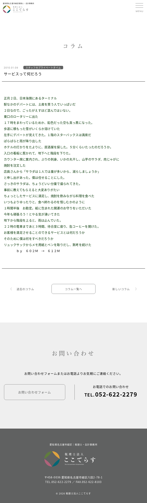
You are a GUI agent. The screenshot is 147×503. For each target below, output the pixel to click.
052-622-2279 (116, 394)
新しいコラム (121, 289)
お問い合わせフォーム (34, 392)
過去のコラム (25, 289)
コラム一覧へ (73, 289)
